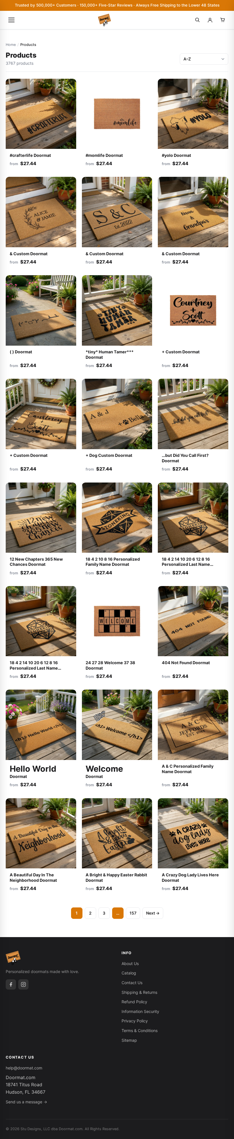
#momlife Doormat (104, 155)
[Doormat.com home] (104, 20)
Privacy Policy (135, 1020)
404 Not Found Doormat (186, 662)
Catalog (129, 972)
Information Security (140, 1011)
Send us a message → (26, 1101)
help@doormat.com (24, 1067)
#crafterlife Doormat (30, 155)
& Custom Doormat (29, 253)
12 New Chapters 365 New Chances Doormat (36, 562)
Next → (153, 913)
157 (133, 913)
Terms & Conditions (140, 1030)
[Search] (197, 20)
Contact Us (132, 982)
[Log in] (210, 20)
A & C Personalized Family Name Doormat (187, 769)
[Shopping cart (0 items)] (222, 20)
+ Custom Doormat (181, 351)
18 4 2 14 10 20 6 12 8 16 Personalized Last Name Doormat (186, 564)
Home (11, 44)
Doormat (33, 771)
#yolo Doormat (176, 155)
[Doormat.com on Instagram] (23, 984)
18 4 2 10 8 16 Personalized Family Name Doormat (113, 562)
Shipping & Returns (139, 992)
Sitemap (129, 1040)
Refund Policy (134, 1001)
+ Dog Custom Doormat (109, 455)
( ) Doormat (21, 351)
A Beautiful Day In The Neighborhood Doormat (33, 877)
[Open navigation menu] (11, 20)
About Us (130, 963)
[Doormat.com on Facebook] (11, 984)
